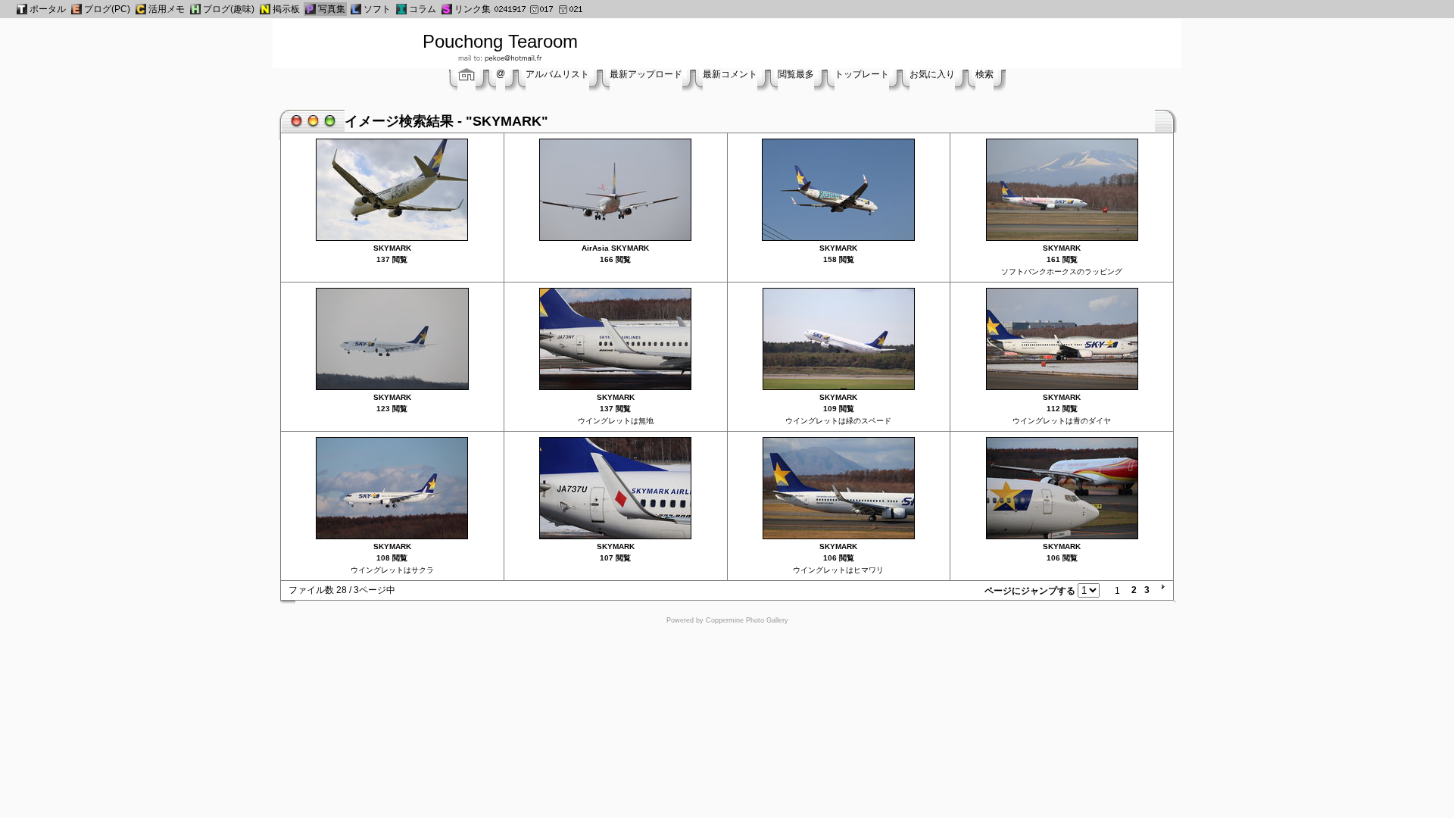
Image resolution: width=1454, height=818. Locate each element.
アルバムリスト (557, 74)
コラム (422, 9)
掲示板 (286, 9)
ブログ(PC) (107, 9)
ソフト (377, 9)
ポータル (48, 9)
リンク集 (472, 9)
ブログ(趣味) (228, 9)
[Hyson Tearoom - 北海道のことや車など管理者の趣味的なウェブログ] (195, 9)
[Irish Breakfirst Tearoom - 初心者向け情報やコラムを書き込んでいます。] (401, 9)
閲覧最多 (796, 74)
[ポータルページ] (22, 9)
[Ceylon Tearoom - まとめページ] (141, 9)
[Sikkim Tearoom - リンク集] (447, 9)
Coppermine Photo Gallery (747, 620)
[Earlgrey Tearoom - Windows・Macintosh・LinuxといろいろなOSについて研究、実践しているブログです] (76, 9)
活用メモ (166, 9)
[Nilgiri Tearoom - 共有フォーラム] (265, 9)
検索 (984, 74)
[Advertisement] (944, 41)
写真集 (331, 9)
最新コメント (730, 74)
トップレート (862, 74)
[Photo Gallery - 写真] (310, 9)
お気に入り (932, 74)
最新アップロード (646, 74)
